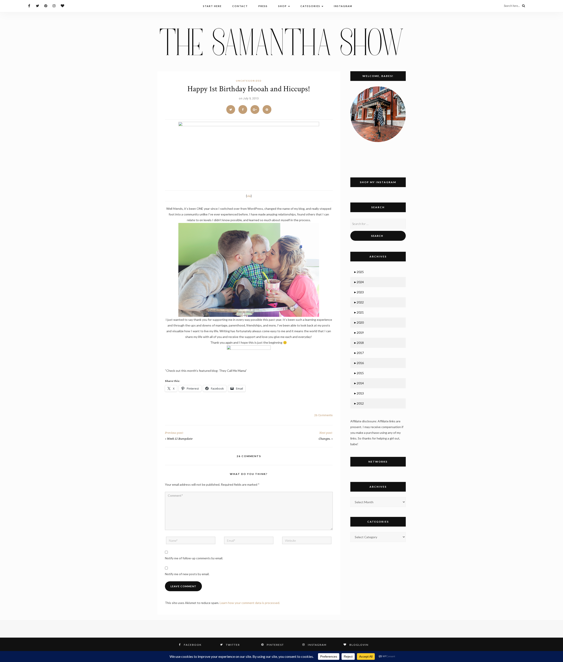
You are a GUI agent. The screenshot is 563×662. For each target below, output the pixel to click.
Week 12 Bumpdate (179, 438)
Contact (240, 6)
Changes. (325, 438)
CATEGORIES (310, 6)
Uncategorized (249, 80)
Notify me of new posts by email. (187, 574)
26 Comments (323, 415)
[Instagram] (54, 5)
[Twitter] (37, 5)
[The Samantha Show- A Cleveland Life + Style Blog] (281, 41)
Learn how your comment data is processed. (250, 603)
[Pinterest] (46, 5)
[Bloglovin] (62, 5)
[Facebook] (29, 5)
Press (263, 6)
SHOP (283, 6)
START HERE (212, 6)
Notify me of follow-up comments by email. (194, 558)
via (249, 196)
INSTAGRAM (343, 6)
